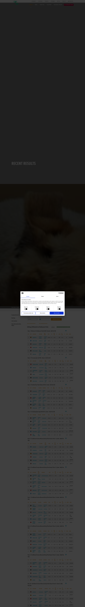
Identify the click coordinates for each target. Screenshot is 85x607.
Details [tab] (42, 296)
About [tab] (57, 296)
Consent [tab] (27, 296)
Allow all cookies (57, 313)
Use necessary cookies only (28, 313)
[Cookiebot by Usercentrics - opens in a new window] (59, 293)
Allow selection (42, 313)
